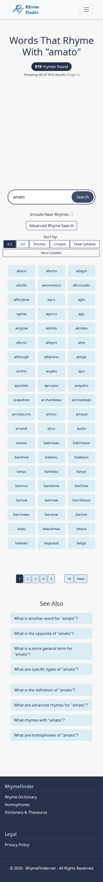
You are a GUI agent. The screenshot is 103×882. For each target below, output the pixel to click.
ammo (21, 371)
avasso (21, 443)
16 (69, 578)
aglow (21, 314)
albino (21, 342)
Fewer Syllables (85, 244)
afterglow (21, 299)
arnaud (81, 414)
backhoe (22, 457)
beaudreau (51, 528)
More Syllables (51, 253)
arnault (21, 428)
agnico (51, 314)
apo (81, 371)
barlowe (51, 500)
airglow (21, 328)
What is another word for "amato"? (46, 618)
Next (81, 578)
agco (51, 299)
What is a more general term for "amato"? (43, 651)
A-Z (9, 244)
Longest (60, 244)
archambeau (51, 400)
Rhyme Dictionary (21, 797)
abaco (21, 271)
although (21, 357)
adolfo (21, 285)
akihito (51, 328)
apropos (51, 385)
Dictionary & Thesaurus (26, 812)
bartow (81, 514)
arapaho (81, 385)
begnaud (51, 543)
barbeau (51, 471)
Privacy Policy (17, 844)
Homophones (17, 804)
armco (51, 414)
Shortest (39, 244)
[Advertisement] (51, 131)
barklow (81, 486)
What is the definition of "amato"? (44, 690)
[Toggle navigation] (86, 9)
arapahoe (21, 400)
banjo (21, 471)
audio (81, 428)
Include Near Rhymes (49, 214)
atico (51, 428)
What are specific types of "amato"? (46, 669)
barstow (51, 514)
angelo (51, 371)
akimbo (81, 328)
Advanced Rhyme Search (51, 225)
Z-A (22, 244)
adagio (81, 271)
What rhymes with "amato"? (39, 720)
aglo (81, 299)
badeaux (81, 457)
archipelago (81, 400)
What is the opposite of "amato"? (44, 633)
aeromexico (51, 285)
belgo (81, 543)
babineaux (81, 443)
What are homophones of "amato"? (46, 735)
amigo (81, 357)
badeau (51, 457)
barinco (21, 486)
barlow (21, 500)
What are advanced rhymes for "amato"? (51, 705)
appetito (21, 385)
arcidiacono (21, 414)
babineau (51, 443)
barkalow (51, 486)
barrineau (21, 514)
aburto (51, 271)
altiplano (51, 357)
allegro (51, 342)
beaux (81, 528)
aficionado (81, 285)
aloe (81, 342)
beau (21, 528)
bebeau (21, 543)
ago (81, 314)
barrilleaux (81, 500)
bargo (81, 471)
